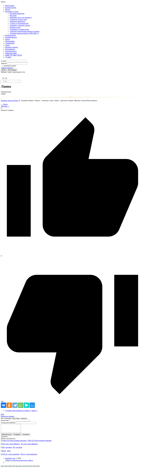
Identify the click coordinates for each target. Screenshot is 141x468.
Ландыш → (5, 106)
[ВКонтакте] (3, 405)
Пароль (4, 63)
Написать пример (7, 416)
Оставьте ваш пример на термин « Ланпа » (21, 410)
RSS (2, 414)
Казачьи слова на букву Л (10, 100)
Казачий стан (10, 458)
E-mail (3, 61)
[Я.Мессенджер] (26, 405)
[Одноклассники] (9, 405)
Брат (9, 451)
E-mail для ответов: (8, 423)
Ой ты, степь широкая (28, 454)
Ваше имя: (5, 420)
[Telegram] (15, 405)
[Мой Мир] (32, 405)
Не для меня (17, 447)
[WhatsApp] (20, 405)
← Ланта (4, 104)
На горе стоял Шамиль (29, 444)
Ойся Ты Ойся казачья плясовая (39, 440)
